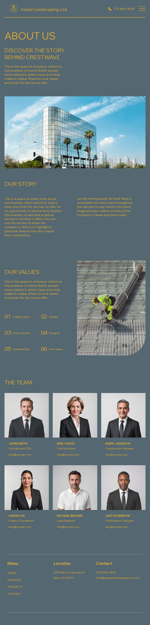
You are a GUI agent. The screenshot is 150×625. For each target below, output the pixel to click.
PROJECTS (15, 587)
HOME (11, 573)
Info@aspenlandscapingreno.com (118, 578)
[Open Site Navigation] (142, 9)
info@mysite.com (20, 454)
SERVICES (14, 580)
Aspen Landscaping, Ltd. (44, 9)
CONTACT (14, 594)
